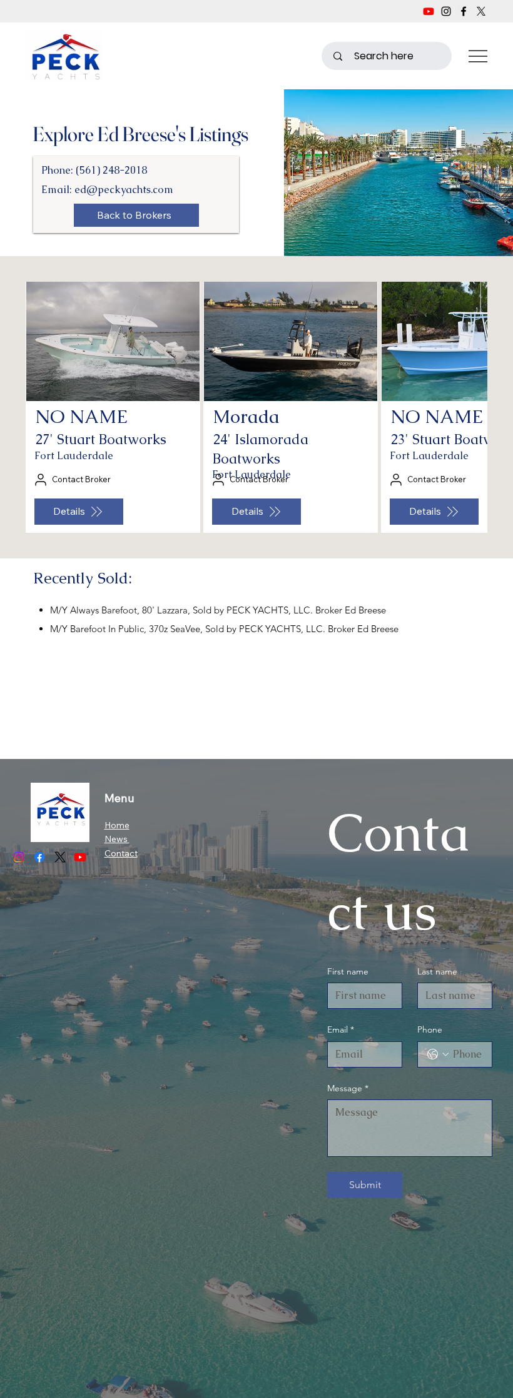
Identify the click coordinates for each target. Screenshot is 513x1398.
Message (347, 1088)
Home (117, 825)
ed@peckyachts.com (123, 189)
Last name (437, 971)
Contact (121, 853)
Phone (429, 1029)
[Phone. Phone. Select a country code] (437, 1054)
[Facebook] (463, 11)
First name (347, 971)
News (117, 839)
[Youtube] (428, 11)
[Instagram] (446, 11)
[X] (481, 11)
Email (340, 1029)
